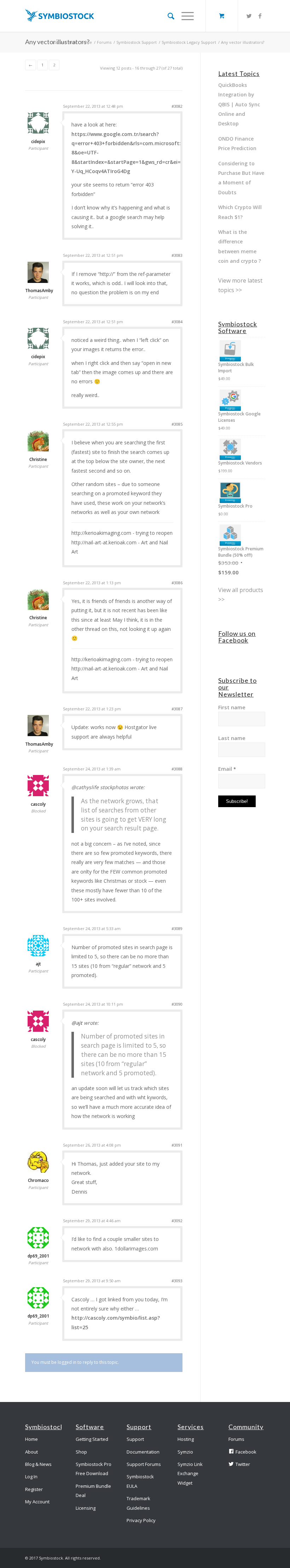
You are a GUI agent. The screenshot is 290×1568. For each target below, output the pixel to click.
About (31, 1452)
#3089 (177, 928)
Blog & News (38, 1464)
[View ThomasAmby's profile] (38, 281)
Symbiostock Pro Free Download (93, 1469)
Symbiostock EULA (140, 1481)
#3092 (177, 1220)
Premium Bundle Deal (93, 1490)
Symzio (185, 1452)
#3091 (177, 1145)
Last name (231, 737)
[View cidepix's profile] (38, 132)
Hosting (186, 1439)
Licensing (85, 1508)
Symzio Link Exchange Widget (190, 1473)
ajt (38, 964)
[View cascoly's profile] (38, 794)
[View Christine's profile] (38, 449)
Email (227, 768)
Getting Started (92, 1439)
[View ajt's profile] (38, 954)
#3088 (177, 768)
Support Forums (144, 1464)
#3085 (177, 424)
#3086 (177, 582)
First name (231, 707)
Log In (31, 1476)
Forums (104, 42)
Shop (81, 1452)
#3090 (177, 1004)
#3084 (177, 321)
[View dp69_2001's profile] (38, 1246)
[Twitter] (249, 16)
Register (34, 1489)
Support (135, 1439)
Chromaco (38, 1180)
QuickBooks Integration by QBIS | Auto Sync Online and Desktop (239, 104)
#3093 (177, 1280)
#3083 (177, 255)
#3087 (177, 708)
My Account (37, 1501)
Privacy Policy (141, 1520)
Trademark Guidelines (138, 1503)
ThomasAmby (38, 291)
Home (86, 42)
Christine (38, 459)
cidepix (38, 141)
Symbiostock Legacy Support (189, 42)
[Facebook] (260, 16)
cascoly (38, 804)
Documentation (143, 1452)
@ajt (76, 1022)
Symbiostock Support (136, 42)
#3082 (177, 106)
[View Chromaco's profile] (38, 1171)
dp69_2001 (38, 1256)
